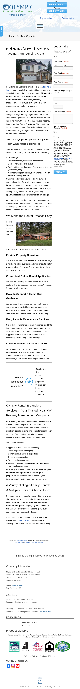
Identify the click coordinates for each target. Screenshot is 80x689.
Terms (40, 683)
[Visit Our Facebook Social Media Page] (8, 666)
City (55, 103)
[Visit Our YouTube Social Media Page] (17, 666)
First (55, 65)
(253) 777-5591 (57, 11)
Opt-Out (58, 137)
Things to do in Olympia (37, 542)
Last (65, 65)
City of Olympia (19, 542)
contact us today (24, 520)
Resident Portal (27, 626)
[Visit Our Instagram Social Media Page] (13, 666)
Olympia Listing (46, 18)
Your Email (61, 73)
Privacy (40, 680)
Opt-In (58, 133)
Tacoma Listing (68, 18)
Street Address (59, 96)
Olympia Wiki (27, 542)
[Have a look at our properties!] (29, 381)
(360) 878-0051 (57, 4)
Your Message (62, 111)
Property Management (22, 540)
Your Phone (61, 82)
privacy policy (58, 158)
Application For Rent (29, 622)
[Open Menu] (40, 26)
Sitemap (40, 677)
